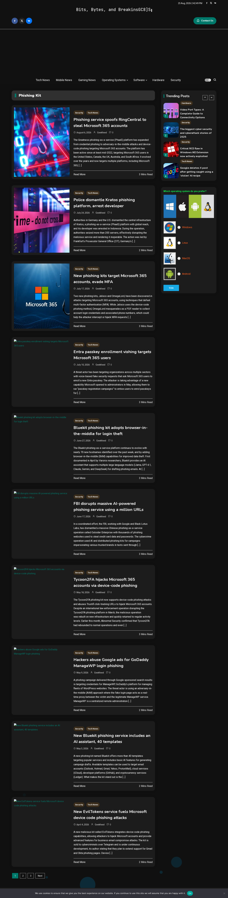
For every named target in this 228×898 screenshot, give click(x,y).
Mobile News (64, 80)
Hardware (158, 80)
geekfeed (102, 132)
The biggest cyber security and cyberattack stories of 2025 (196, 113)
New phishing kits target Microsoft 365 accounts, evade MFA (110, 278)
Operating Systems (114, 80)
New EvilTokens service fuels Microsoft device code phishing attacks (110, 814)
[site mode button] (208, 80)
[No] (224, 893)
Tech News (43, 80)
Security (176, 80)
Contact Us (207, 20)
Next (40, 876)
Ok (190, 893)
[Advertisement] (114, 52)
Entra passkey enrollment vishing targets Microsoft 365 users (112, 355)
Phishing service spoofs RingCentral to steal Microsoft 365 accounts (110, 122)
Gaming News (87, 80)
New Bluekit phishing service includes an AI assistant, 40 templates (112, 738)
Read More (79, 174)
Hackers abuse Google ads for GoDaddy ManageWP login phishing (111, 662)
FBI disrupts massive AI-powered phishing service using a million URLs (108, 506)
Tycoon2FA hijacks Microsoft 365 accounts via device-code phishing (105, 582)
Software (139, 80)
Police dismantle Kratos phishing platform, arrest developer (104, 203)
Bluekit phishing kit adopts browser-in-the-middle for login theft (111, 430)
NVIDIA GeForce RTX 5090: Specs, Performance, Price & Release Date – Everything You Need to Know (196, 175)
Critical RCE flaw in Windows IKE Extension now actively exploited (194, 133)
